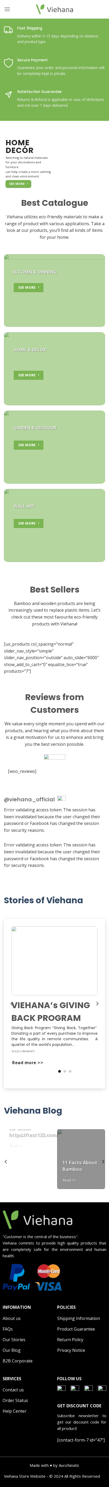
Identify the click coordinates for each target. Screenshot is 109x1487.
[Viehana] (54, 9)
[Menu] (7, 9)
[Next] (97, 1003)
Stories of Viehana (43, 900)
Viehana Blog (33, 1111)
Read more (25, 1063)
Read (14, 1146)
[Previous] (12, 1003)
